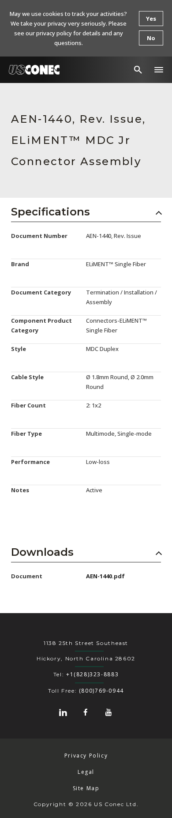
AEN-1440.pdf (105, 576)
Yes (151, 19)
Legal (86, 772)
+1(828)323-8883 (92, 674)
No (151, 38)
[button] (158, 70)
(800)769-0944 (101, 690)
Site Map (86, 788)
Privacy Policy (86, 755)
